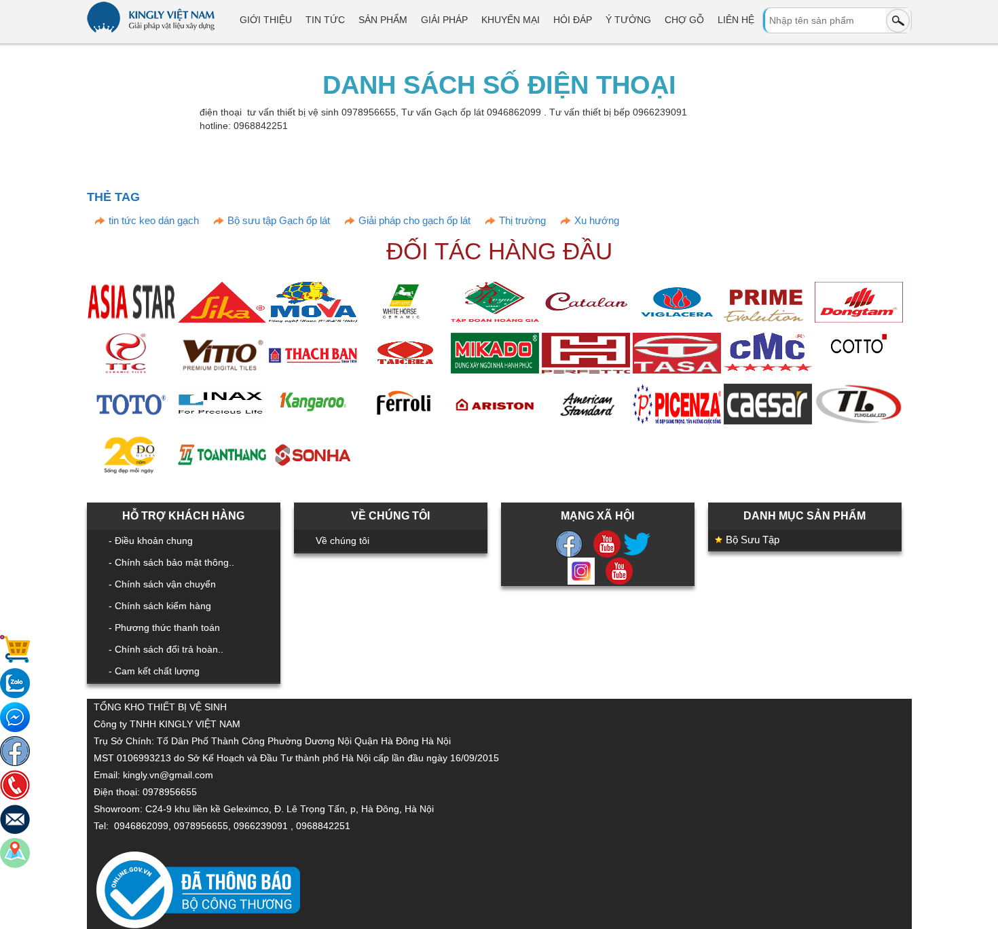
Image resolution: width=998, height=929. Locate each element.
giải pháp (444, 19)
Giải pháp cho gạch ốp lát (414, 220)
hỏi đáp (572, 19)
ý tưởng (628, 19)
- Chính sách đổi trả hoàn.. (166, 649)
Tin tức (325, 19)
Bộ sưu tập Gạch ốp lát (278, 220)
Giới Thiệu (266, 19)
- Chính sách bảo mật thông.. (171, 562)
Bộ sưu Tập (752, 539)
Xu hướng (596, 220)
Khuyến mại (510, 19)
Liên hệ (736, 19)
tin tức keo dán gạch (154, 220)
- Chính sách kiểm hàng (160, 605)
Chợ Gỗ (684, 19)
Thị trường (522, 220)
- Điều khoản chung (151, 540)
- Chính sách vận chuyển (162, 584)
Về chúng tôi (342, 540)
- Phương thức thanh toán (164, 627)
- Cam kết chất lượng (154, 671)
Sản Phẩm (382, 19)
